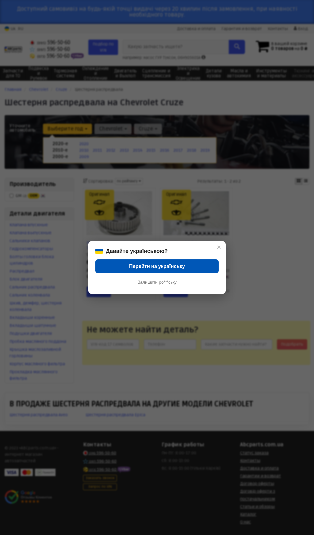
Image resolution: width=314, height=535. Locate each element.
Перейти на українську (157, 266)
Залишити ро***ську (157, 282)
